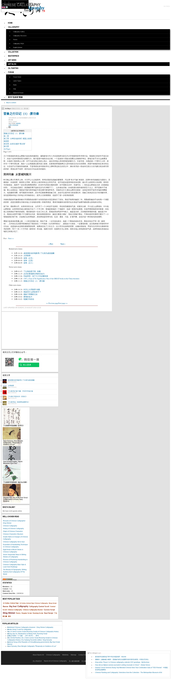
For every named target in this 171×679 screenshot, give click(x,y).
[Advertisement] (30, 330)
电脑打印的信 (29, 299)
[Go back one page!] (3, 108)
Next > (62, 244)
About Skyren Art (38, 655)
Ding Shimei (9, 613)
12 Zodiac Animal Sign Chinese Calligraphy (34, 603)
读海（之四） (29, 260)
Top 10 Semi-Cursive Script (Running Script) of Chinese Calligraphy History (33, 631)
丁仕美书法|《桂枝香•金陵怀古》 (19, 402)
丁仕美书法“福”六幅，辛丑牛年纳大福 (20, 391)
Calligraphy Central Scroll (39, 606)
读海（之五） (29, 258)
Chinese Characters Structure (13, 534)
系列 (9, 616)
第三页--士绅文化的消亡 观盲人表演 (18, 138)
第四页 (6, 141)
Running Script (38, 613)
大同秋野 (27, 255)
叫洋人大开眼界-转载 (32, 289)
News (18, 123)
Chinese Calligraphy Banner (33, 610)
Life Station (13, 125)
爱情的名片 (28, 297)
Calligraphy (22, 606)
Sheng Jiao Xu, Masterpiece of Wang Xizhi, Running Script (27, 634)
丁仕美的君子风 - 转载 (32, 271)
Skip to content (11, 103)
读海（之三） (29, 263)
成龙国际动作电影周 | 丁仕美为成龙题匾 (39, 253)
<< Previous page (52, 303)
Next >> (11, 238)
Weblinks (65, 655)
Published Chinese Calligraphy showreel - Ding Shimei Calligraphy (30, 627)
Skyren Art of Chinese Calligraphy (55, 661)
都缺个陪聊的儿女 (31, 294)
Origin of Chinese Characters (13, 531)
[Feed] (8, 580)
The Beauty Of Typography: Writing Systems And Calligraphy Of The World (15, 572)
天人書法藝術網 (74, 661)
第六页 (6, 146)
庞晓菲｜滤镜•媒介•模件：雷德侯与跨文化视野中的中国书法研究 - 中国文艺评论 (121, 659)
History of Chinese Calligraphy (13, 528)
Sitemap (73, 655)
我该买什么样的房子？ (32, 292)
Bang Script (53, 603)
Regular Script (27, 613)
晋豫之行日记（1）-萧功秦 (21, 113)
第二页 (6, 136)
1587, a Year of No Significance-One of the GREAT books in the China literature (51, 278)
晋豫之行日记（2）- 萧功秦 (34, 281)
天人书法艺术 (37, 661)
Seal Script (48, 613)
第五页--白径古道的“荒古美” (15, 144)
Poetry (18, 613)
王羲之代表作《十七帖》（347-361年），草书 (23, 636)
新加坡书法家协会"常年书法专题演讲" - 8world (110, 657)
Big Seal (13, 606)
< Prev (50, 244)
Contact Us (82, 655)
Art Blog (7, 108)
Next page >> (63, 303)
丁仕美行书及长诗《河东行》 (17, 396)
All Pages (7, 149)
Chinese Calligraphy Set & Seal (14, 542)
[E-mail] (10, 128)
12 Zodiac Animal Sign (11, 603)
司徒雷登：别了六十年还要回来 (36, 276)
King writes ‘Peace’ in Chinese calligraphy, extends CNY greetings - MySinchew (122, 662)
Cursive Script (49, 610)
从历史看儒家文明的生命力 (34, 273)
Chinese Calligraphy (10, 526)
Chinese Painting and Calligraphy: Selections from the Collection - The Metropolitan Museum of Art (128, 672)
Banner (5, 606)
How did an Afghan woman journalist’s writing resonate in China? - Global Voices (122, 665)
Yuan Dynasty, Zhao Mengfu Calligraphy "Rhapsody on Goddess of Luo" (31, 646)
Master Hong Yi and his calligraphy (19, 629)
